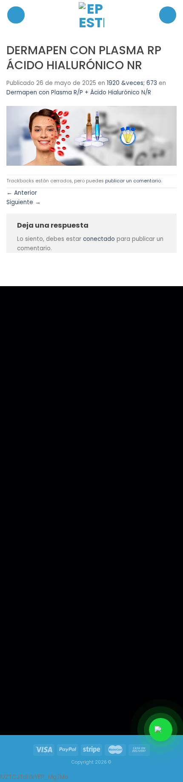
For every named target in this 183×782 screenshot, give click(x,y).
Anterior (21, 193)
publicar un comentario (133, 181)
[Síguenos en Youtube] (64, 705)
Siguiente (23, 202)
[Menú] (16, 15)
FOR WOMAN (31, 524)
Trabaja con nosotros (41, 535)
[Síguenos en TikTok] (46, 705)
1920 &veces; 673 (132, 83)
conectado (99, 239)
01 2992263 (118, 513)
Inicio (23, 501)
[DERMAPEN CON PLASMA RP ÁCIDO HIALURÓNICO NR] (91, 136)
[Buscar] (167, 14)
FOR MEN (26, 512)
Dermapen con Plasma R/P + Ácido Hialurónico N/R (78, 92)
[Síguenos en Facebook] (29, 705)
